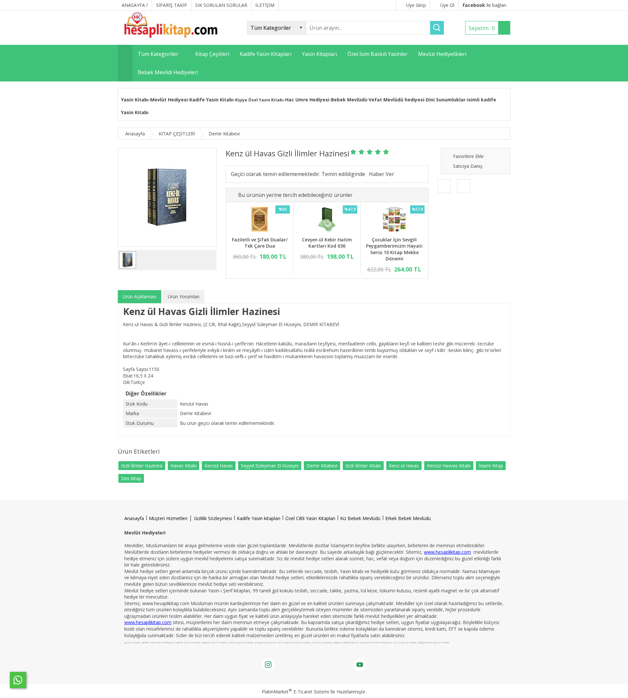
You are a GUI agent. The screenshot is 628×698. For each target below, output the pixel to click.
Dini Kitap (131, 478)
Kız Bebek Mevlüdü (360, 518)
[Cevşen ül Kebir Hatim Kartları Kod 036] (327, 220)
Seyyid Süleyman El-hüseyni (270, 465)
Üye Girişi (416, 5)
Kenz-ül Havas (404, 465)
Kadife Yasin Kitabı (211, 99)
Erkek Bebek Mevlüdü (408, 518)
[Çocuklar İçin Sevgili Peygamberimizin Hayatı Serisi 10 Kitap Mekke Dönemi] (394, 220)
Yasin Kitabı (134, 99)
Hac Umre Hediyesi (307, 99)
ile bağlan (484, 5)
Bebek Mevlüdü (349, 99)
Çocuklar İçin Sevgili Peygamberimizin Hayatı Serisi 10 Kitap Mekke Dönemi (394, 249)
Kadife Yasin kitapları (258, 518)
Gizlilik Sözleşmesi (213, 518)
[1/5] (353, 152)
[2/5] (357, 152)
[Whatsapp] (18, 680)
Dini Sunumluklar (445, 99)
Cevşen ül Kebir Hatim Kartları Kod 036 (327, 242)
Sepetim (482, 28)
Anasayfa (134, 518)
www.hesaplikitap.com (447, 552)
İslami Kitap (491, 465)
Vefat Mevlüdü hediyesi (396, 99)
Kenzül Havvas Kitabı (449, 465)
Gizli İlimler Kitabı (363, 465)
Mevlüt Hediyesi (169, 99)
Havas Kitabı (183, 465)
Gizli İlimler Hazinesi (142, 465)
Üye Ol (447, 5)
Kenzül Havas (218, 465)
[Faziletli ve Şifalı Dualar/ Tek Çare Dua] (259, 220)
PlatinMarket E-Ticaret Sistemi (295, 692)
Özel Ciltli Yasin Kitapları (310, 518)
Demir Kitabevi (322, 465)
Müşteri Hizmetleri (168, 518)
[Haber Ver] (381, 174)
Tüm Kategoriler (158, 54)
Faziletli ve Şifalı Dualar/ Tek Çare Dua (260, 242)
